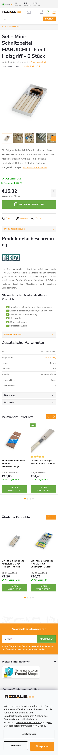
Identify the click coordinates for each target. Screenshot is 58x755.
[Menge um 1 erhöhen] (53, 191)
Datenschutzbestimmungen (18, 649)
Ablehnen (15, 745)
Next (53, 416)
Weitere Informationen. (28, 722)
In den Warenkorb (31, 204)
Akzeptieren (42, 746)
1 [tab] (25, 499)
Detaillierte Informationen (35, 167)
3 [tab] (30, 499)
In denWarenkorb (14, 489)
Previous (48, 416)
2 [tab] (27, 499)
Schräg (53, 357)
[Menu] (54, 12)
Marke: (32, 66)
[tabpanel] (14, 458)
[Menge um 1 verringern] (53, 195)
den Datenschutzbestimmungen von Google (28, 724)
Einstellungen (29, 734)
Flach (46, 357)
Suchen (49, 19)
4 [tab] (33, 499)
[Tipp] (43, 440)
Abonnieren (46, 638)
